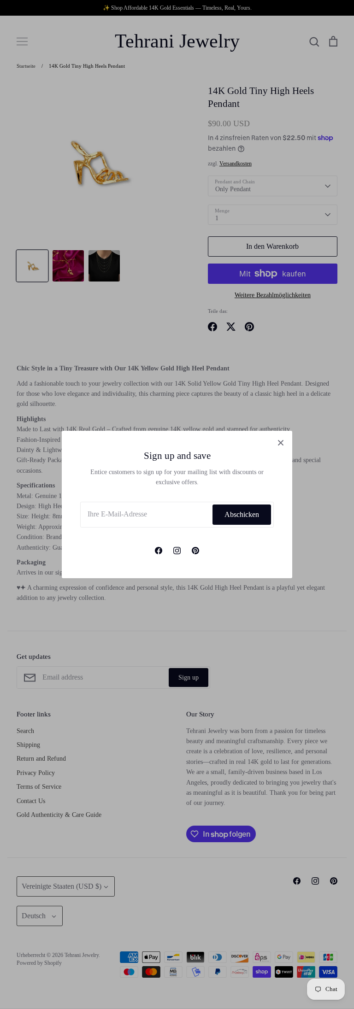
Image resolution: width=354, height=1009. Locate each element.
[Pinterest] (195, 550)
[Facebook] (158, 550)
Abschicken (241, 514)
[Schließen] (281, 442)
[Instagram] (177, 550)
